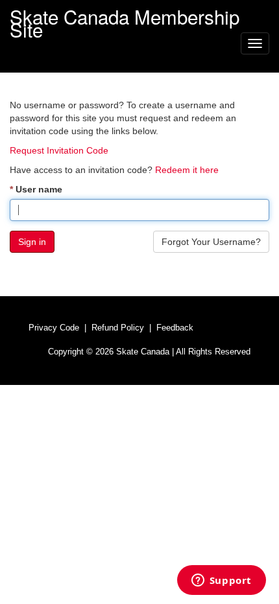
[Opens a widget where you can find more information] (221, 581)
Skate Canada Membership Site (124, 15)
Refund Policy (117, 327)
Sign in (32, 242)
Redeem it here (187, 170)
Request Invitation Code (59, 150)
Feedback (174, 327)
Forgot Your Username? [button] (211, 242)
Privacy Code (54, 327)
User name (39, 189)
